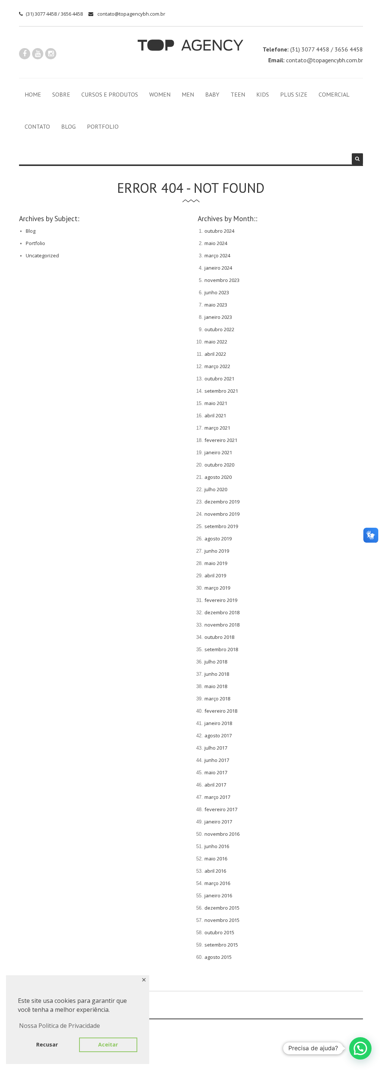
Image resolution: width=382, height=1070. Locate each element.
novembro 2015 (221, 920)
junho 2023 (216, 292)
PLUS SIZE (293, 94)
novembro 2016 (221, 834)
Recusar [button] (47, 1044)
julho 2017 (215, 747)
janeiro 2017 (218, 821)
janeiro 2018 (218, 723)
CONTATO (37, 126)
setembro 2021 (221, 390)
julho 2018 (215, 661)
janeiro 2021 (218, 452)
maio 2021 (215, 403)
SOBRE (61, 94)
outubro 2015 (219, 932)
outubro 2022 (219, 329)
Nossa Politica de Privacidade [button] (59, 1026)
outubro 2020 (219, 464)
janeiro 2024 (218, 267)
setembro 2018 (221, 649)
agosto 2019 (218, 538)
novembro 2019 (221, 514)
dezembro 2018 (221, 612)
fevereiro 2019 (220, 600)
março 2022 (217, 366)
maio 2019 (215, 563)
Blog (30, 231)
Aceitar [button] (108, 1044)
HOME (33, 94)
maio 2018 (215, 686)
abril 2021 (215, 415)
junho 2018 (216, 674)
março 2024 (217, 255)
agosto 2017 (218, 735)
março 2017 (217, 797)
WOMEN (159, 94)
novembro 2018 (221, 624)
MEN (188, 94)
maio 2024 (215, 243)
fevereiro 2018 (220, 710)
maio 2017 (215, 772)
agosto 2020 (218, 477)
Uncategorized (42, 255)
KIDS (262, 94)
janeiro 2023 (218, 317)
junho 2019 (216, 550)
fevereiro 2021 (220, 440)
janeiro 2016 (218, 895)
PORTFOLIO (103, 126)
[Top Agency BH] (190, 45)
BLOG (68, 126)
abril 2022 (215, 354)
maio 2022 (215, 341)
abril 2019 (215, 575)
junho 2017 (216, 760)
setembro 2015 (221, 944)
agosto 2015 (218, 957)
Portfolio (35, 243)
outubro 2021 (219, 378)
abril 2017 (215, 784)
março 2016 (217, 883)
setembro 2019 (221, 526)
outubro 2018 (219, 637)
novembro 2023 (221, 280)
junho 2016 (216, 846)
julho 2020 (215, 489)
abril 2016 (215, 870)
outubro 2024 (219, 231)
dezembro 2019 (221, 501)
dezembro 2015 (221, 907)
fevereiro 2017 (220, 809)
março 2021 (217, 427)
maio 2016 (215, 858)
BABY (212, 94)
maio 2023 (215, 304)
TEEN (238, 94)
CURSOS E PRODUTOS (109, 94)
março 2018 (217, 698)
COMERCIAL (334, 94)
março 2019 (217, 587)
